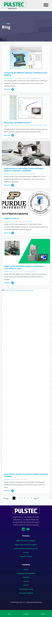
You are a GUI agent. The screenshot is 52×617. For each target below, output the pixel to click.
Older (35, 499)
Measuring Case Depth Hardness (17, 123)
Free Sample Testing (26, 589)
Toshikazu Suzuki (9, 78)
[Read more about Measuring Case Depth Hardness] (26, 107)
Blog (29, 78)
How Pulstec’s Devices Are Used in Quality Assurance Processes (26, 475)
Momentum (38, 602)
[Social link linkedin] (23, 529)
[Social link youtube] (28, 529)
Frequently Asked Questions (26, 573)
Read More (7, 89)
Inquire (43, 614)
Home (4, 23)
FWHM (5, 126)
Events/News (28, 221)
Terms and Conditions (26, 593)
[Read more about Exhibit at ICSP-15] (26, 203)
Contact (26, 585)
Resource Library (26, 556)
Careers (26, 581)
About (26, 569)
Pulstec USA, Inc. (20, 602)
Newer (7, 499)
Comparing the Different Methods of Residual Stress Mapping (25, 74)
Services (26, 552)
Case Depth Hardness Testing (38, 125)
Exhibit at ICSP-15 (11, 218)
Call (9, 614)
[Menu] (46, 5)
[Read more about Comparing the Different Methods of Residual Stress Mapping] (26, 57)
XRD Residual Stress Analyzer (26, 541)
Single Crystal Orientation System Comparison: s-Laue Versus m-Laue (24, 267)
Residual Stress (36, 78)
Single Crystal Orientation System (26, 544)
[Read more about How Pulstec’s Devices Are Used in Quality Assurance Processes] (26, 380)
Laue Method (32, 174)
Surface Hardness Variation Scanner (26, 548)
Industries (26, 577)
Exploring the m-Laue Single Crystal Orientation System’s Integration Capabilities (24, 169)
